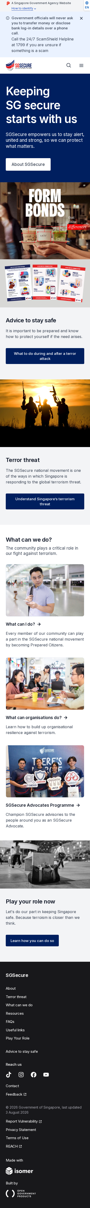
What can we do (19, 1005)
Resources (15, 1013)
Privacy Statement (21, 1129)
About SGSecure (28, 164)
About (11, 988)
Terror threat (16, 996)
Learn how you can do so (32, 940)
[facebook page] (33, 1075)
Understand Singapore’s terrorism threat (45, 501)
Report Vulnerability (22, 1121)
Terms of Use (17, 1138)
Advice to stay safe (22, 1051)
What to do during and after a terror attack (45, 356)
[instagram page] (21, 1075)
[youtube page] (46, 1075)
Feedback (14, 1094)
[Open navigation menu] (81, 65)
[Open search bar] (69, 65)
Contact (12, 1086)
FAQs (10, 1021)
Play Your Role (18, 1038)
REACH (12, 1146)
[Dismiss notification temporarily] (81, 18)
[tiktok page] (9, 1075)
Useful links (15, 1030)
